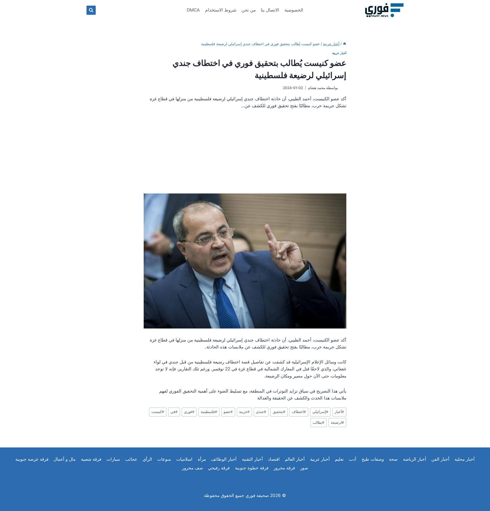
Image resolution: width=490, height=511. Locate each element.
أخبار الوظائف (224, 459)
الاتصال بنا (270, 10)
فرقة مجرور (284, 467)
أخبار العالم (295, 459)
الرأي (147, 459)
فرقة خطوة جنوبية (251, 467)
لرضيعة (337, 422)
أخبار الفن (440, 459)
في (174, 412)
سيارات (113, 459)
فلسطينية (209, 412)
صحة (393, 459)
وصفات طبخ (373, 459)
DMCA (193, 10)
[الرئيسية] (344, 44)
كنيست (157, 412)
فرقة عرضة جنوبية (31, 459)
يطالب (318, 422)
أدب (352, 459)
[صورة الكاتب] (343, 88)
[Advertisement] (245, 153)
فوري (189, 412)
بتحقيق (279, 412)
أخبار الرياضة (414, 459)
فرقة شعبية (91, 459)
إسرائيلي (320, 412)
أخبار (339, 412)
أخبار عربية (339, 53)
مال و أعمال (65, 459)
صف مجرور (192, 467)
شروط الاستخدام (220, 10)
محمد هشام (316, 88)
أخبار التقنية (252, 459)
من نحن (248, 10)
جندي (261, 412)
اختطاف (299, 412)
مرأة (202, 459)
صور (304, 467)
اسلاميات (184, 459)
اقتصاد (274, 459)
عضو (228, 412)
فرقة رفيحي (219, 467)
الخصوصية (294, 10)
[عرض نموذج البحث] (91, 10)
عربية (244, 412)
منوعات (164, 459)
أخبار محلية (465, 459)
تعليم (339, 459)
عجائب (131, 459)
